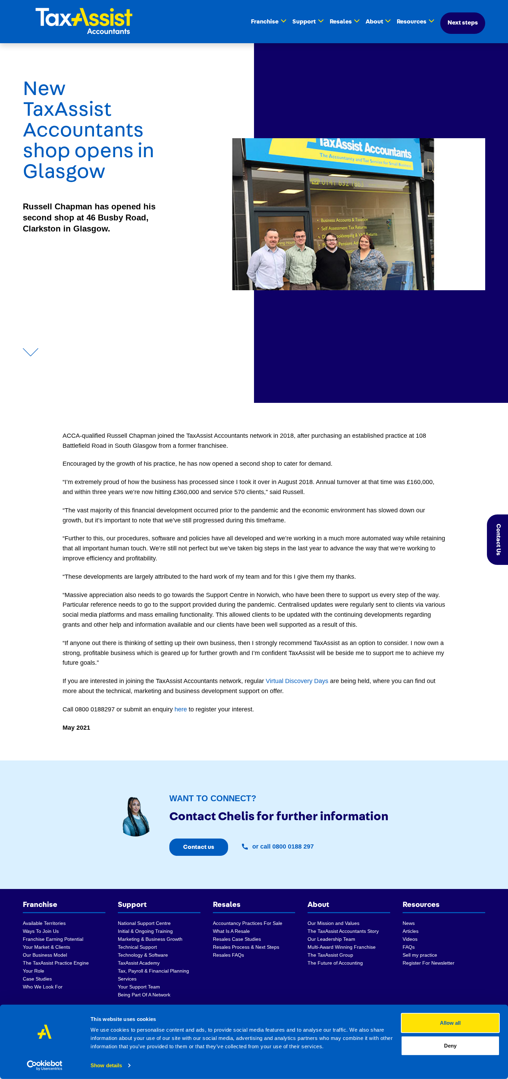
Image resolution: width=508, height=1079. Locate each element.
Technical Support (137, 947)
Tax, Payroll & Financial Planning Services (153, 975)
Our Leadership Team (331, 939)
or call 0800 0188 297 (282, 846)
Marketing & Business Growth (150, 939)
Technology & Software (143, 955)
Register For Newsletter (428, 963)
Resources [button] (411, 22)
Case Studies (37, 979)
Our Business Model (45, 955)
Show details (106, 1065)
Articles (410, 931)
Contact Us (498, 540)
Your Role (33, 971)
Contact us (198, 847)
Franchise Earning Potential (53, 939)
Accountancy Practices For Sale (247, 923)
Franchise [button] (265, 22)
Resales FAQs (228, 955)
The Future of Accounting (335, 963)
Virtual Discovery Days (297, 681)
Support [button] (304, 22)
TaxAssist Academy (139, 963)
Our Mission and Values (333, 923)
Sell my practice (420, 955)
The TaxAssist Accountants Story (343, 931)
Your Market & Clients (46, 947)
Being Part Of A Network (144, 994)
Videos (410, 939)
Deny (450, 1045)
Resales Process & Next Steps (246, 947)
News (409, 923)
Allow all (450, 1023)
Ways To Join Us (41, 931)
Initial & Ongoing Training (145, 931)
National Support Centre (144, 923)
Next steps (463, 23)
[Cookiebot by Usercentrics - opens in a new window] (45, 1065)
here (181, 709)
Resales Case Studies (237, 939)
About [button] (374, 22)
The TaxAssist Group (330, 955)
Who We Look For (43, 987)
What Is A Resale (231, 931)
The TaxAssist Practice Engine (56, 963)
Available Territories (44, 923)
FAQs (409, 947)
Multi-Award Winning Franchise (342, 947)
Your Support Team (139, 987)
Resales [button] (341, 22)
